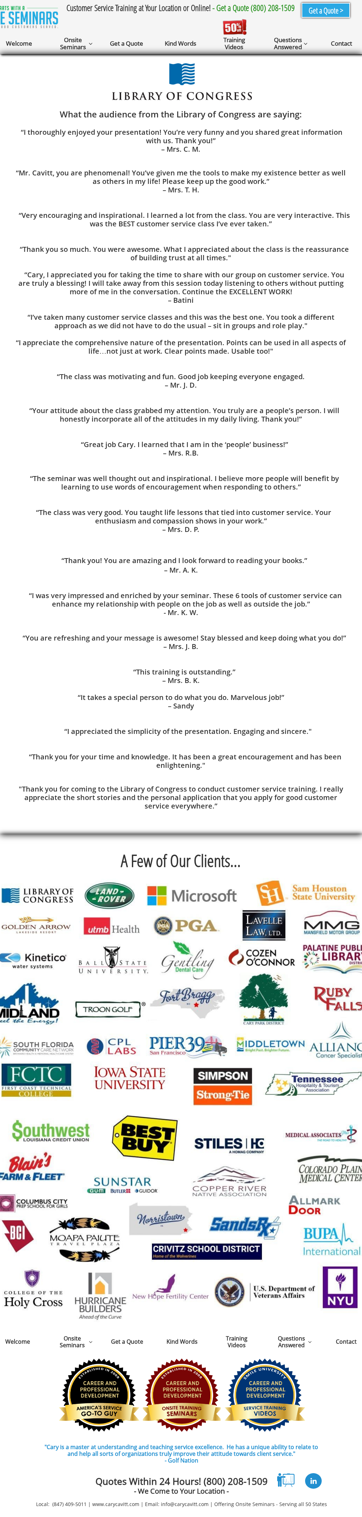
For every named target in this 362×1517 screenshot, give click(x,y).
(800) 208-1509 (236, 1481)
